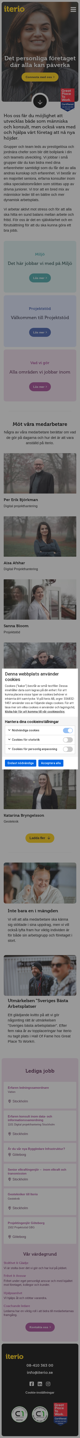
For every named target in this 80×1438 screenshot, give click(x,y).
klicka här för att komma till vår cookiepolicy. (35, 711)
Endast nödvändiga (21, 763)
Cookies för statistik (25, 739)
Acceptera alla (51, 763)
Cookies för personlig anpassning (34, 749)
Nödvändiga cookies (25, 730)
